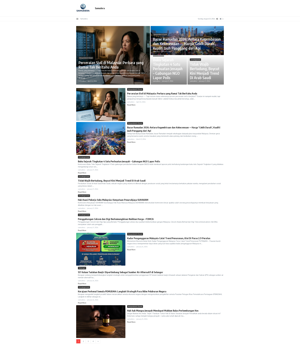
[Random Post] (217, 19)
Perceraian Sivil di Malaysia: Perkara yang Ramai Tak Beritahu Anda (111, 64)
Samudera (100, 8)
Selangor (82, 268)
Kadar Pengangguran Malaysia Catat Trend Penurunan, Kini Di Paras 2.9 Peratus (168, 238)
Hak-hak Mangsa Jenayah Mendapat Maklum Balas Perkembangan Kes (162, 310)
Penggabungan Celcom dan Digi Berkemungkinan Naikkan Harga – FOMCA (116, 218)
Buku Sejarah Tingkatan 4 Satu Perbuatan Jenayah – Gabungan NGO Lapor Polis (168, 68)
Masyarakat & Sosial (85, 58)
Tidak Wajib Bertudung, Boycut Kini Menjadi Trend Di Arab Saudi (204, 71)
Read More (131, 105)
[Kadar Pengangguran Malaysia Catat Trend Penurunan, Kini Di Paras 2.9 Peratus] (100, 249)
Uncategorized (195, 59)
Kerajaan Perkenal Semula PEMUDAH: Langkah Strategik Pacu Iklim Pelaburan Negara (122, 291)
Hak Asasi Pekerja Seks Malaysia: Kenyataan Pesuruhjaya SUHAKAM (113, 199)
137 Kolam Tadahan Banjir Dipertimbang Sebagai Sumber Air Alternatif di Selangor (120, 272)
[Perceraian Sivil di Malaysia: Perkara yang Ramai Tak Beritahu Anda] (100, 104)
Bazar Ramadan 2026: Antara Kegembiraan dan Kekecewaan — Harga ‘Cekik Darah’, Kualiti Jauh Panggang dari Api (187, 43)
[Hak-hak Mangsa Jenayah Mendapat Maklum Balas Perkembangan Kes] (100, 321)
